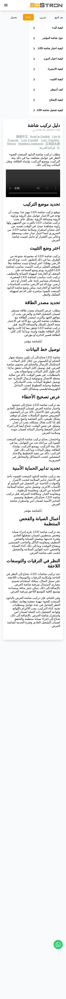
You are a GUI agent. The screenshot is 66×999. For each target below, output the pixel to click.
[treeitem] (47, 28)
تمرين (43, 17)
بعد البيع (59, 17)
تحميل (13, 17)
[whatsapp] (58, 944)
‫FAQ (28, 17)
